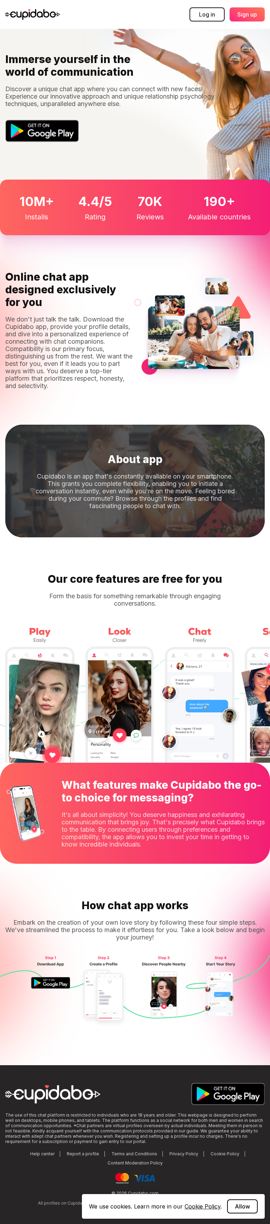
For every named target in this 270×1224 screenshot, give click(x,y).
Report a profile (83, 1153)
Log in (207, 14)
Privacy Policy (183, 1153)
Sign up (247, 14)
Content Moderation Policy (135, 1163)
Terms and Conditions (134, 1153)
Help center (42, 1153)
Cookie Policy (225, 1153)
